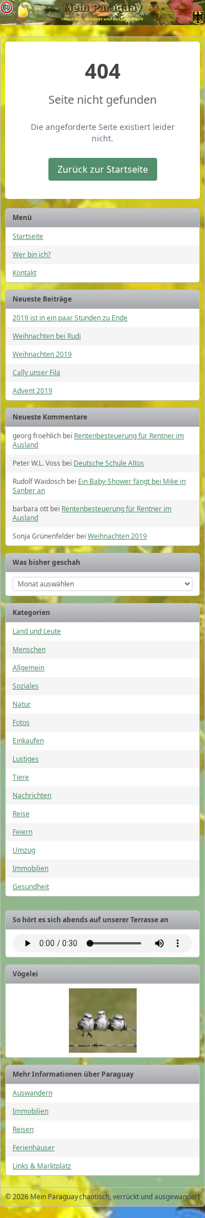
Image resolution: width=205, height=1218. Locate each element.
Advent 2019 (32, 391)
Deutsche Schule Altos (108, 463)
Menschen (29, 649)
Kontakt (24, 273)
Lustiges (26, 759)
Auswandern (32, 1093)
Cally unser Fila (36, 372)
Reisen (23, 1129)
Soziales (26, 686)
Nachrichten (32, 795)
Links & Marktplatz (42, 1166)
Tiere (21, 777)
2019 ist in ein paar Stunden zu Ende (70, 318)
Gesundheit (31, 886)
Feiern (22, 832)
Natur (22, 704)
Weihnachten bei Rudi (47, 336)
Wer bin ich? (32, 254)
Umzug (24, 850)
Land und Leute (37, 631)
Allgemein (28, 668)
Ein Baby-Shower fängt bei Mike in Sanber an (99, 485)
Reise (21, 813)
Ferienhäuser (34, 1147)
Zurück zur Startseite (103, 169)
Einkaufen (28, 741)
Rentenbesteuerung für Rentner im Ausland (98, 440)
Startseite (28, 236)
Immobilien (30, 868)
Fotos (21, 722)
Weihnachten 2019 (42, 354)
